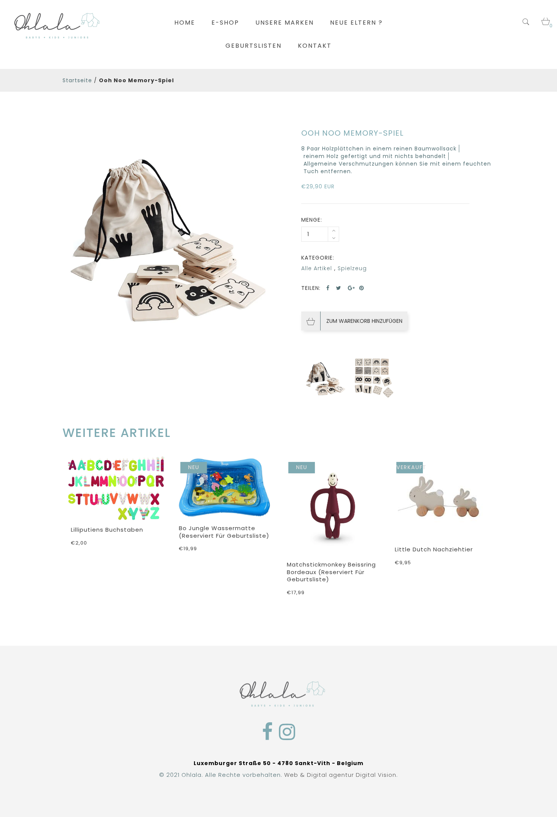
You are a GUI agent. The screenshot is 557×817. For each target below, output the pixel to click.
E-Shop (225, 22)
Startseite (77, 80)
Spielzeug (352, 268)
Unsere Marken (284, 22)
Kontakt (315, 45)
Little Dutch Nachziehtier (434, 549)
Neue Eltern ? (356, 22)
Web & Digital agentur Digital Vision (340, 775)
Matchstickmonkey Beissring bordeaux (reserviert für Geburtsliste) (331, 572)
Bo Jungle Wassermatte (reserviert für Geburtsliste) (224, 532)
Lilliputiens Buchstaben (107, 530)
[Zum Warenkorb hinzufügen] (265, 506)
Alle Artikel (316, 268)
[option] (167, 232)
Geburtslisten (253, 45)
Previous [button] (65, 518)
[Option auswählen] (157, 507)
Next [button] (491, 518)
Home (184, 22)
